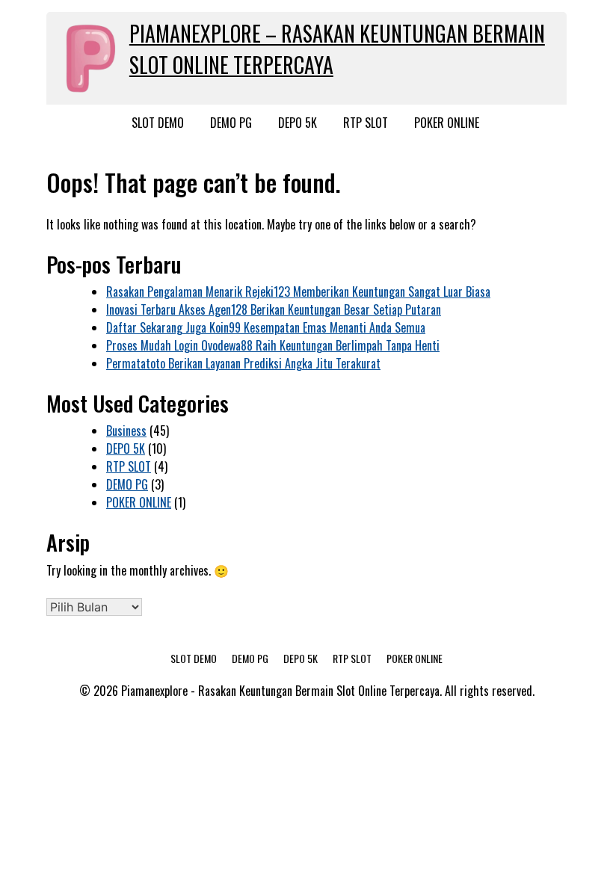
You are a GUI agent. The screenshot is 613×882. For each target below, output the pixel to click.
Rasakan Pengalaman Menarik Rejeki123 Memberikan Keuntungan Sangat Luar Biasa (298, 291)
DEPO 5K (297, 123)
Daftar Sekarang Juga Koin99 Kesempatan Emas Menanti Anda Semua (265, 327)
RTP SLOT (365, 123)
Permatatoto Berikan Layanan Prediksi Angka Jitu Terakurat (243, 363)
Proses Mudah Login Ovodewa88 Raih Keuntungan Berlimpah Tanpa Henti (273, 345)
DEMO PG (231, 123)
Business (126, 431)
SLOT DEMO (158, 123)
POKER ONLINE (446, 123)
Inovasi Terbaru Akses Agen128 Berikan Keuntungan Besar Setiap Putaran (273, 309)
